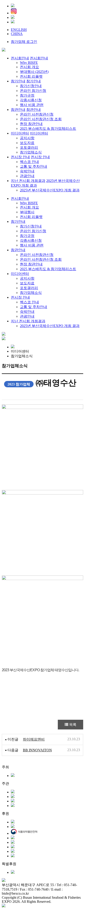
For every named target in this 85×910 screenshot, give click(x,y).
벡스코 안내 (29, 302)
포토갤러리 (29, 288)
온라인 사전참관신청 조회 (41, 259)
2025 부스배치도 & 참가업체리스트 (48, 269)
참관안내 (18, 250)
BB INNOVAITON (37, 750)
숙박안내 (27, 311)
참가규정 (27, 236)
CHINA (17, 34)
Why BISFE (29, 203)
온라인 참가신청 (33, 231)
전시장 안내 (20, 297)
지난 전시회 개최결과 (28, 321)
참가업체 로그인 (24, 42)
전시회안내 (20, 198)
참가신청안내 (31, 226)
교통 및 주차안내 (33, 307)
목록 (72, 725)
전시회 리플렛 (31, 217)
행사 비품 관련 (32, 245)
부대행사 (27, 212)
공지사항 (27, 278)
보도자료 (27, 283)
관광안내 (27, 316)
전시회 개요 (29, 207)
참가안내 (18, 221)
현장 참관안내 (31, 264)
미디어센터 (20, 274)
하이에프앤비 (34, 739)
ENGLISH (19, 30)
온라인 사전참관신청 (36, 255)
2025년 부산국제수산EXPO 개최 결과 (50, 326)
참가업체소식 (31, 293)
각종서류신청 (31, 240)
